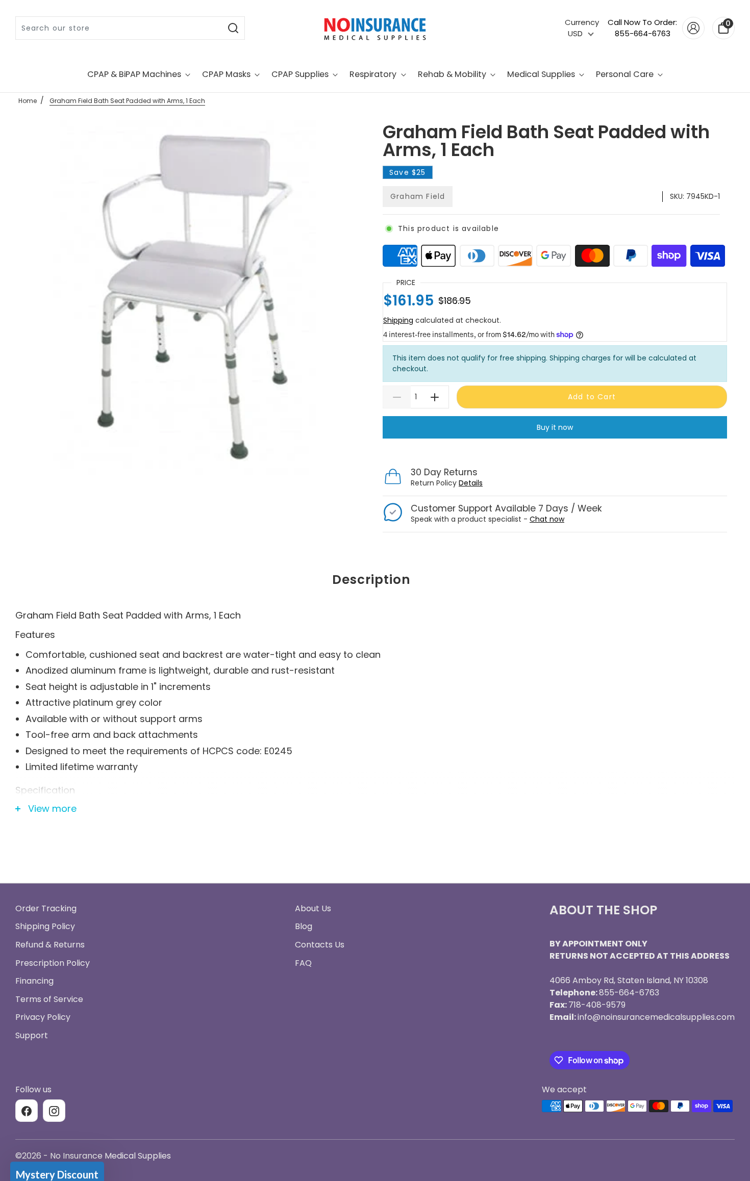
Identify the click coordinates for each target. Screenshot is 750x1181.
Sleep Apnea (375, 601)
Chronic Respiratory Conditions (375, 677)
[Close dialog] (477, 440)
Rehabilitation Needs (375, 714)
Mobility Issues (375, 639)
